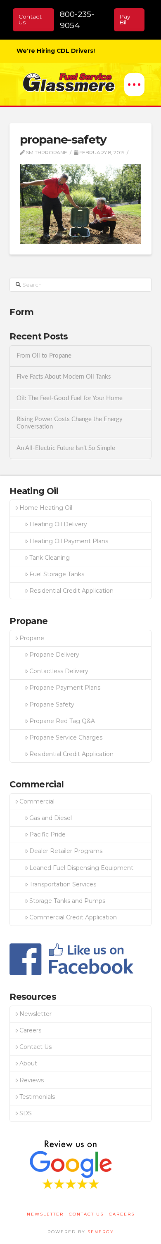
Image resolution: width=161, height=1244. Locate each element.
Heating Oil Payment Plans (68, 541)
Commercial (36, 801)
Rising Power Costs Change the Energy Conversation (70, 423)
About (28, 1063)
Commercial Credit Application (73, 917)
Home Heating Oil (45, 507)
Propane (31, 638)
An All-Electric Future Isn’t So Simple (66, 448)
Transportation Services (62, 884)
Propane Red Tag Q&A (62, 721)
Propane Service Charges (65, 737)
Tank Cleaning (49, 557)
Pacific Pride (47, 834)
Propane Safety (51, 704)
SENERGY (101, 1232)
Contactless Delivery (58, 671)
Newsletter (35, 1014)
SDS (25, 1113)
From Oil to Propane (44, 356)
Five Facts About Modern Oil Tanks (64, 377)
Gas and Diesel (50, 818)
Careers (30, 1030)
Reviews (31, 1080)
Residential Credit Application (71, 590)
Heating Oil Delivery (58, 524)
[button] (134, 84)
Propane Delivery (54, 654)
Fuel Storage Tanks (56, 574)
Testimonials (37, 1096)
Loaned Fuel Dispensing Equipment (81, 868)
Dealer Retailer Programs (65, 851)
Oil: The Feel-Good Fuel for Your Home (70, 398)
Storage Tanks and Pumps (67, 901)
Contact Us (35, 1047)
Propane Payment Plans (64, 687)
